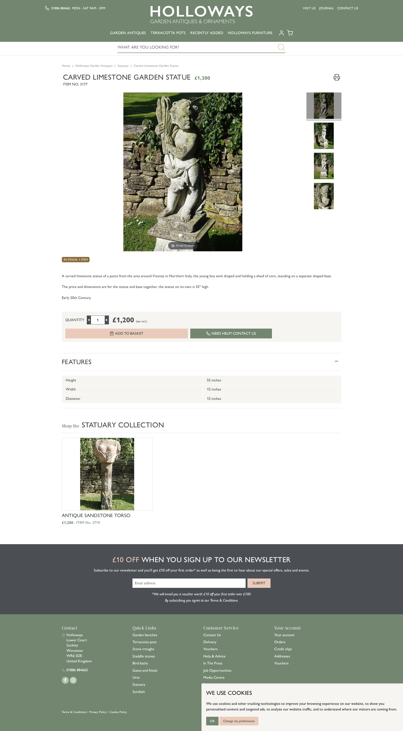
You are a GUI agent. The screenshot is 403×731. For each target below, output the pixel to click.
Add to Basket (129, 333)
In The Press (212, 663)
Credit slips (283, 649)
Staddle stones (143, 656)
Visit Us (309, 8)
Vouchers (210, 649)
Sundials (138, 691)
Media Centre (214, 677)
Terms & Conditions (74, 712)
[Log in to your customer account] (281, 34)
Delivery (209, 642)
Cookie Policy (118, 712)
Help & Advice (214, 656)
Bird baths (140, 663)
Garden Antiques (128, 33)
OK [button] (212, 721)
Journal (326, 8)
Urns (136, 677)
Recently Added (206, 33)
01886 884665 (60, 8)
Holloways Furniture (250, 33)
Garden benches (144, 635)
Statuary (138, 684)
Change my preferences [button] (239, 721)
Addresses (282, 656)
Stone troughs (143, 649)
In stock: (71, 259)
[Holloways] (201, 15)
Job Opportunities (217, 670)
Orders (279, 642)
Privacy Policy (98, 712)
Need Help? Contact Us (234, 333)
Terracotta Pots (168, 33)
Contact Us (347, 8)
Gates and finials (144, 670)
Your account (284, 635)
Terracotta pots (144, 642)
